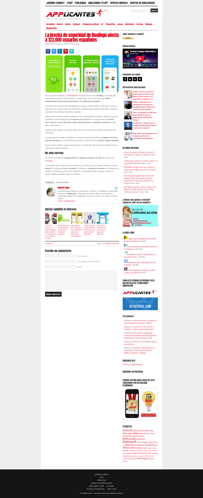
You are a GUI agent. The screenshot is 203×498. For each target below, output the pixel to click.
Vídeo (130, 459)
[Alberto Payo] (51, 196)
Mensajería (126, 450)
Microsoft (134, 450)
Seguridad (115, 243)
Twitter (125, 459)
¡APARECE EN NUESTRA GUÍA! (101, 483)
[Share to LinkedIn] (59, 53)
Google (144, 442)
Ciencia (67, 24)
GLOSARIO (110, 486)
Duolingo (49, 161)
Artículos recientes (62, 182)
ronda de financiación (141, 453)
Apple (130, 433)
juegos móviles (152, 448)
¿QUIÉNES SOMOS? (55, 3)
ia (123, 445)
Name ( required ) (82, 256)
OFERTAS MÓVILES (119, 3)
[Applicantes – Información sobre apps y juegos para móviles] (77, 16)
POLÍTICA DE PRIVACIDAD (96, 489)
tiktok (147, 456)
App (125, 433)
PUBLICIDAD (80, 3)
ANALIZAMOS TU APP (98, 3)
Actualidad (50, 24)
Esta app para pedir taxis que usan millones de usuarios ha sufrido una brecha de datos (76, 231)
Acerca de (49, 182)
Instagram (139, 445)
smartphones (134, 456)
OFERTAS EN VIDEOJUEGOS (142, 3)
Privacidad (151, 450)
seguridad (126, 456)
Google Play (152, 442)
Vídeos (134, 459)
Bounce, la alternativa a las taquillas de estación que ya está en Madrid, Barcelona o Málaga (139, 350)
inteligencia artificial (90, 24)
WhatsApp (142, 458)
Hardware (76, 24)
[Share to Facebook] (48, 53)
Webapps (148, 24)
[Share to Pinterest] (65, 53)
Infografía (129, 444)
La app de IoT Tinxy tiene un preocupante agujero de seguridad (101, 230)
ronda (128, 453)
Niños (146, 450)
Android (59, 24)
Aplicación (149, 430)
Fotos (139, 442)
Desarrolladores (129, 436)
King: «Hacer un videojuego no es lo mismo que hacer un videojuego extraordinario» (145, 135)
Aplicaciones (138, 430)
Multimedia (129, 24)
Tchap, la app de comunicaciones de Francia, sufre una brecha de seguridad (89, 230)
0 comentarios (74, 44)
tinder (152, 456)
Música (141, 450)
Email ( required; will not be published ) (88, 261)
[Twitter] (116, 188)
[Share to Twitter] (54, 53)
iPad (151, 444)
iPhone (156, 445)
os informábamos (71, 95)
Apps (136, 433)
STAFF (70, 3)
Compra (152, 433)
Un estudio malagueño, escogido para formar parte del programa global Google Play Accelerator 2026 (140, 335)
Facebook (141, 439)
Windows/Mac (51, 28)
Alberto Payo (49, 44)
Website (79, 267)
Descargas (140, 436)
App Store (143, 433)
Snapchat (142, 456)
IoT (102, 24)
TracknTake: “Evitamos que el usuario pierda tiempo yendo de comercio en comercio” (144, 125)
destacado (129, 439)
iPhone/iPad (110, 24)
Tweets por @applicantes (132, 364)
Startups (139, 24)
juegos (145, 448)
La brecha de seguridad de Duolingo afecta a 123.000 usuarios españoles (82, 37)
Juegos (120, 24)
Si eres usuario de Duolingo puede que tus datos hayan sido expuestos (63, 230)
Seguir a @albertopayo (67, 201)
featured (129, 441)
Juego (139, 447)
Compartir (49, 243)
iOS (146, 444)
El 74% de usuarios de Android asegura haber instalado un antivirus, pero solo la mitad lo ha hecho (51, 232)
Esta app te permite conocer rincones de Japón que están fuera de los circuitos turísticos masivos (140, 189)
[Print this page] (71, 53)
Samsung (154, 453)
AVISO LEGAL (111, 489)
